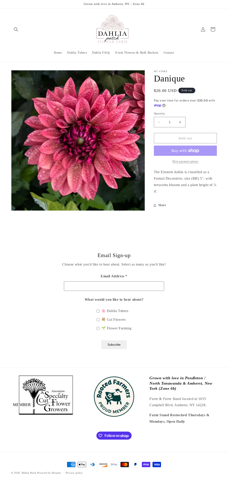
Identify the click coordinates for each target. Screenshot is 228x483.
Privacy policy (74, 472)
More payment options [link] (185, 161)
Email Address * (114, 276)
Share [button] (162, 205)
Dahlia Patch (29, 472)
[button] (16, 29)
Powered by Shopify (49, 472)
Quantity (159, 113)
